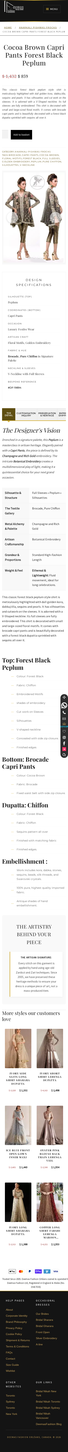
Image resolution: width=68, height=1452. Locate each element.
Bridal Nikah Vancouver (43, 1415)
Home (8, 27)
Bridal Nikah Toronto (48, 1401)
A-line (39, 1344)
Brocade (15, 155)
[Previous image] (12, 217)
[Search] (64, 754)
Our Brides (42, 1313)
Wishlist (10, 1370)
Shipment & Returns (18, 1340)
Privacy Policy (14, 1328)
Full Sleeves (51, 158)
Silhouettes (10, 165)
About (9, 1309)
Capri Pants (30, 155)
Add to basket (21, 134)
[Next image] (55, 217)
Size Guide (12, 1364)
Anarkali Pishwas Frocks (38, 27)
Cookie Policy (14, 1334)
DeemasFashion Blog (49, 1424)
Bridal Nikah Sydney (48, 1407)
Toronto (10, 1395)
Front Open (43, 1332)
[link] (64, 705)
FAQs (9, 1352)
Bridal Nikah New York (46, 1393)
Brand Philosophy (16, 1321)
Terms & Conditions (17, 1346)
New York (11, 1413)
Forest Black (32, 158)
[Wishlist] (64, 731)
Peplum (36, 161)
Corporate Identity (16, 1315)
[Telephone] (64, 712)
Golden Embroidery (16, 161)
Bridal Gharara (44, 1326)
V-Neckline (27, 165)
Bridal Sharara (44, 1319)
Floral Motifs (12, 158)
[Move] (64, 697)
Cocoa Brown (49, 155)
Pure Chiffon (51, 161)
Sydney (10, 1401)
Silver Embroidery (46, 1338)
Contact (10, 1358)
